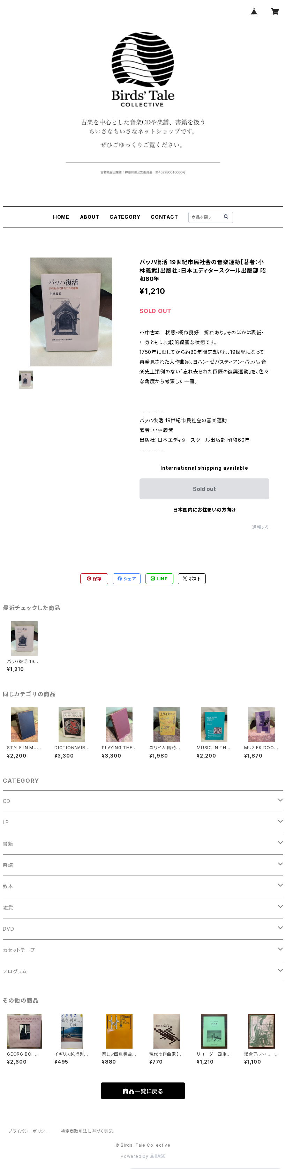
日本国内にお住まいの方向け (204, 510)
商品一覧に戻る (143, 1091)
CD (6, 801)
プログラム (15, 971)
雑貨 (8, 907)
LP (6, 822)
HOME (61, 217)
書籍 (8, 844)
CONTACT (164, 217)
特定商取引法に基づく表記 (87, 1131)
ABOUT (89, 217)
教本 (8, 886)
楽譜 (8, 865)
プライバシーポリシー (29, 1131)
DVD (8, 929)
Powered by (135, 1156)
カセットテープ (19, 950)
